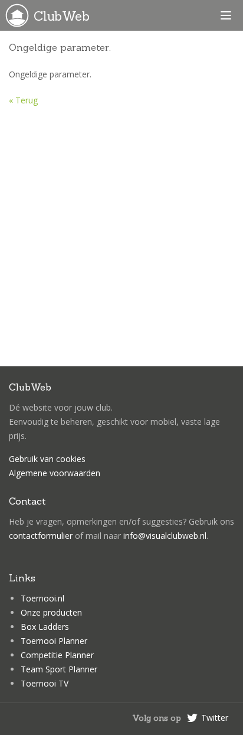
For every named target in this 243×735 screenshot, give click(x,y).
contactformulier (41, 535)
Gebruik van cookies (47, 458)
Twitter (214, 717)
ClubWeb (62, 16)
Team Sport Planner (59, 669)
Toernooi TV (44, 683)
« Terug (23, 100)
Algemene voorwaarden (54, 473)
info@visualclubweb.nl (164, 535)
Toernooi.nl (42, 598)
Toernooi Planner (54, 640)
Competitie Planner (57, 655)
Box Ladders (45, 626)
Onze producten (51, 612)
